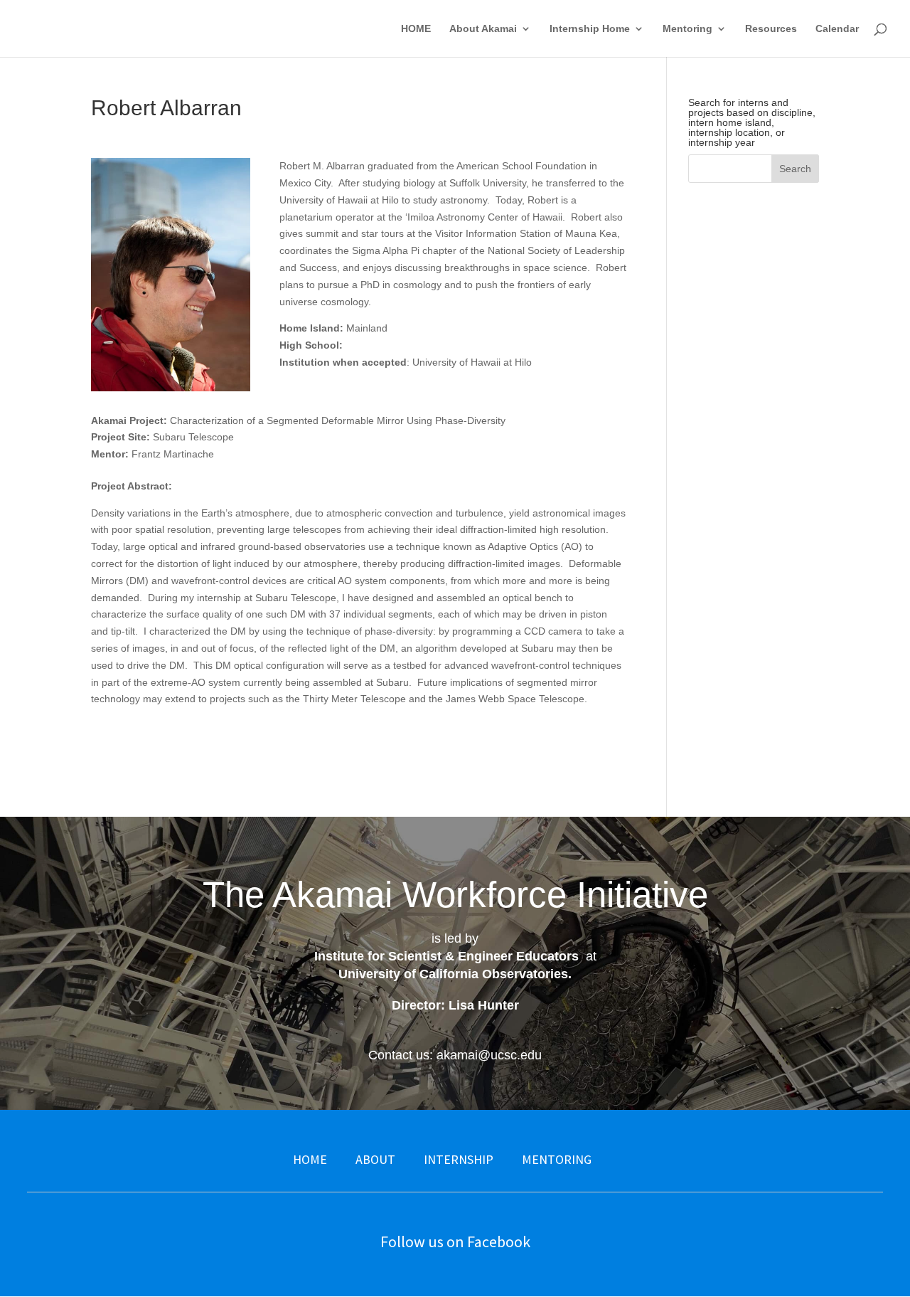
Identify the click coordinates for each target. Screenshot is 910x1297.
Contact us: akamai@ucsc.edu (455, 1055)
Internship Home (590, 28)
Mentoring (687, 28)
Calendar (837, 28)
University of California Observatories (453, 974)
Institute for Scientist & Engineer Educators (446, 956)
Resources (771, 28)
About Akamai (483, 28)
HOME (416, 28)
